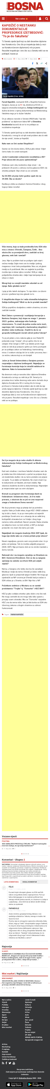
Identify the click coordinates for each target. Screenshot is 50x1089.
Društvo (5, 1025)
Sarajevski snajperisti (34, 1040)
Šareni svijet (30, 1032)
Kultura (28, 1005)
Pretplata (5, 1049)
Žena (27, 1022)
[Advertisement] (25, 217)
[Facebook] (6, 1063)
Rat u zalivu (6, 1000)
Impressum (6, 1054)
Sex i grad (29, 1020)
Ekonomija (6, 1012)
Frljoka (28, 1030)
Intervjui (5, 1007)
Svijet (4, 1022)
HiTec (27, 1012)
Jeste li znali (30, 1000)
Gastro (28, 1010)
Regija (4, 1017)
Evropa (5, 1020)
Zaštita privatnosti (9, 1059)
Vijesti (4, 1002)
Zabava (28, 1027)
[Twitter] (10, 1063)
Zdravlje (28, 1007)
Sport (4, 1015)
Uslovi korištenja (9, 1057)
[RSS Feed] (3, 1063)
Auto (27, 1015)
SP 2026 (28, 1035)
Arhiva (4, 1044)
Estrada (28, 1025)
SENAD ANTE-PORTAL (33, 1037)
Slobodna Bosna (25, 1078)
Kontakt (5, 1052)
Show (27, 1017)
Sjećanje (28, 1002)
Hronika (5, 1010)
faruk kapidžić (17, 614)
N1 (21, 105)
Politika (5, 1005)
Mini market (7, 1027)
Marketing (6, 1047)
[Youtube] (14, 1063)
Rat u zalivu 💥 (22, 19)
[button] (46, 70)
